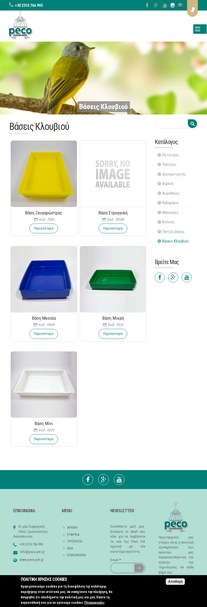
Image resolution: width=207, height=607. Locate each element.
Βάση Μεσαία (44, 318)
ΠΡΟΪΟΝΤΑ (74, 541)
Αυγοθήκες (171, 193)
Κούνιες (168, 222)
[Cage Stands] (180, 5)
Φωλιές (168, 183)
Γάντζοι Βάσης (173, 232)
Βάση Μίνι (43, 423)
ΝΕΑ (70, 548)
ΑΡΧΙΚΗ (72, 527)
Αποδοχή (175, 582)
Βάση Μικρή (113, 318)
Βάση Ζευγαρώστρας (43, 212)
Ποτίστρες (170, 155)
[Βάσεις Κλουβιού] (172, 5)
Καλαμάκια (170, 203)
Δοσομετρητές (174, 174)
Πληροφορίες (94, 603)
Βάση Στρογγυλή (112, 212)
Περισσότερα (43, 228)
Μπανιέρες (170, 212)
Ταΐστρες (169, 164)
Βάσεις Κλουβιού (175, 241)
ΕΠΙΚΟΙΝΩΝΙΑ (76, 555)
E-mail (115, 560)
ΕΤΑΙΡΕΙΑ (73, 534)
